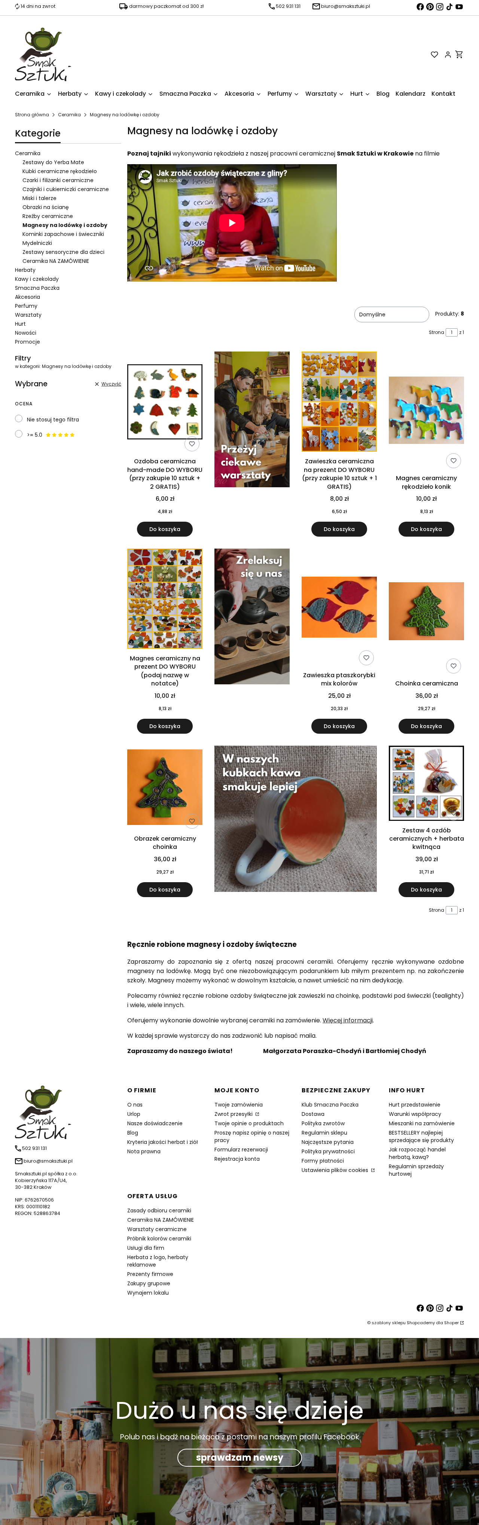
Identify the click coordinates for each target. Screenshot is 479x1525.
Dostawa (313, 1114)
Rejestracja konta (237, 1159)
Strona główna (32, 114)
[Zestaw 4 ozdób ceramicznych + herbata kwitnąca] (426, 784)
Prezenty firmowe (150, 1274)
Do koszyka (164, 529)
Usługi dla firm (145, 1248)
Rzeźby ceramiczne (47, 216)
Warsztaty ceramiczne (157, 1229)
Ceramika (69, 114)
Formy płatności (323, 1161)
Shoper (451, 1323)
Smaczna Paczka (37, 288)
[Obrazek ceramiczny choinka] (164, 788)
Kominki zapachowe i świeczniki (63, 234)
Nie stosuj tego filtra (53, 419)
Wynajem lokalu (148, 1293)
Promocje (27, 342)
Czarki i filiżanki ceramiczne (58, 180)
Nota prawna (144, 1151)
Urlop (133, 1114)
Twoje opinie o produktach (249, 1123)
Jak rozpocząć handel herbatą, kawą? (417, 1153)
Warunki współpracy (415, 1114)
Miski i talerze (39, 198)
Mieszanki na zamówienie (422, 1123)
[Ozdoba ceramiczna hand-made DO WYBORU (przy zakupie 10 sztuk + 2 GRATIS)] (164, 403)
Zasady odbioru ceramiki (159, 1210)
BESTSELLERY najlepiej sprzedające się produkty (421, 1136)
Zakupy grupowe (148, 1283)
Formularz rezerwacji (241, 1149)
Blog (132, 1132)
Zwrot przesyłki (234, 1114)
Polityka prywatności (328, 1151)
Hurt (20, 324)
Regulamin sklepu (324, 1132)
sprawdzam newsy (239, 1457)
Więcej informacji (348, 1020)
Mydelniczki (37, 243)
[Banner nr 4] (252, 641)
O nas (135, 1104)
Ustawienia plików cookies (336, 1170)
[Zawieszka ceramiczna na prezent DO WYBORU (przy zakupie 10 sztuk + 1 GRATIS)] (339, 403)
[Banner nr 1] (252, 444)
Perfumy (26, 306)
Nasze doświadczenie (155, 1123)
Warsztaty (28, 315)
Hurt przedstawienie (414, 1104)
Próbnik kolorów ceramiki (159, 1238)
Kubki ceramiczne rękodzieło (59, 171)
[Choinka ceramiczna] (426, 612)
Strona (436, 332)
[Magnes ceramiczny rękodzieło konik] (426, 412)
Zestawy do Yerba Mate (53, 162)
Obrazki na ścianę (45, 207)
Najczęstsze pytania (328, 1142)
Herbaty (25, 270)
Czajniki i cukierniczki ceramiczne (65, 189)
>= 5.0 (34, 435)
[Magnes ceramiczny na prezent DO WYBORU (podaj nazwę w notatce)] (164, 600)
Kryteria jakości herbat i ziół (162, 1142)
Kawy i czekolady (37, 279)
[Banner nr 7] (295, 821)
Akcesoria (27, 297)
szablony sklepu (389, 1323)
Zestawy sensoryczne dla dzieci (63, 252)
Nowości (25, 333)
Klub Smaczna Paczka (330, 1104)
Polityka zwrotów (323, 1123)
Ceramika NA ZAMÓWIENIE (55, 261)
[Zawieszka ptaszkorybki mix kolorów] (339, 608)
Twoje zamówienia (238, 1104)
